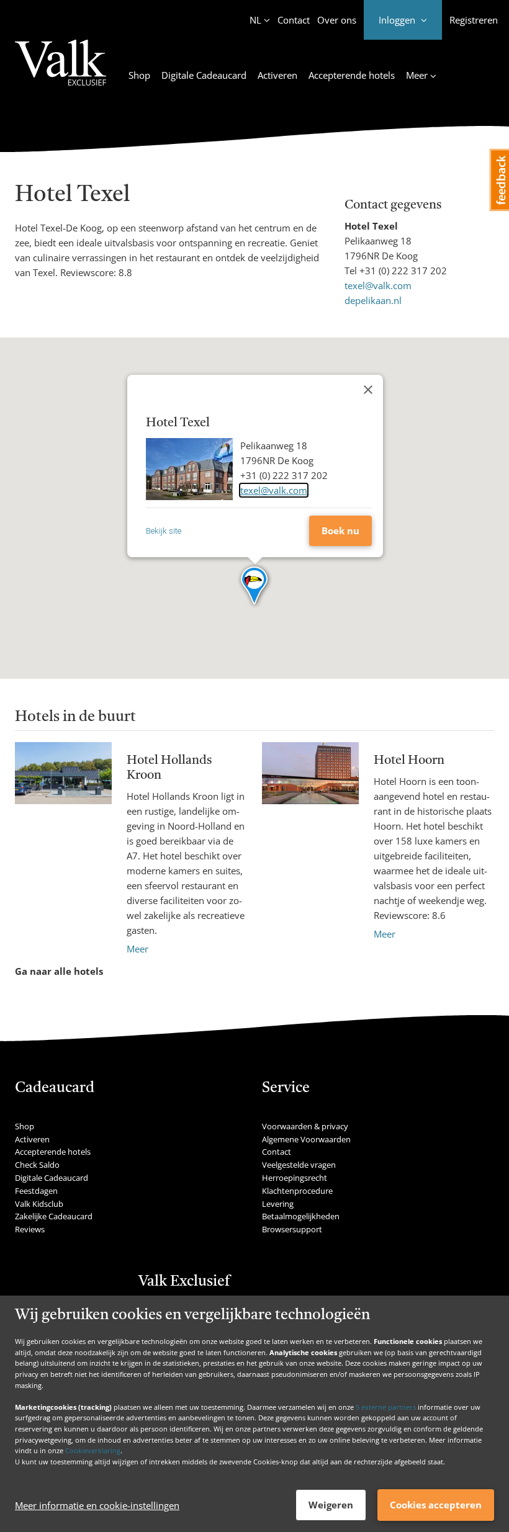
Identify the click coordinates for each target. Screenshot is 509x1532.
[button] (255, 586)
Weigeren (331, 1504)
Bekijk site (163, 530)
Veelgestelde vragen (299, 1164)
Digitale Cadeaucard (203, 75)
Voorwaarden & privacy (305, 1126)
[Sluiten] (368, 390)
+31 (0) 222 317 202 (403, 270)
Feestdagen (36, 1190)
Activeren (277, 75)
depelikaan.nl (373, 300)
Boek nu (340, 530)
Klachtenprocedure (297, 1190)
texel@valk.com (378, 285)
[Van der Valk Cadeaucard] (60, 70)
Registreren (473, 20)
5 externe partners (386, 1407)
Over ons (336, 20)
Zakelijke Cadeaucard (53, 1216)
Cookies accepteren (436, 1504)
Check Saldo (37, 1164)
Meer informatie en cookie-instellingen (97, 1505)
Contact (293, 20)
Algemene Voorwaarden (306, 1139)
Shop (139, 75)
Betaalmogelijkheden (301, 1216)
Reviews (30, 1229)
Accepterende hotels (352, 75)
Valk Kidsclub (39, 1203)
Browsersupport (292, 1229)
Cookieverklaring (92, 1450)
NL (255, 20)
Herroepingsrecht (294, 1177)
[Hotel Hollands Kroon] (63, 849)
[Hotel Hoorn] (310, 841)
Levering (278, 1203)
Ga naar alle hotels (59, 971)
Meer (137, 949)
